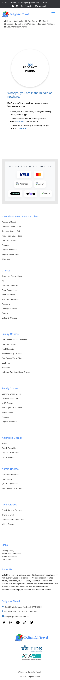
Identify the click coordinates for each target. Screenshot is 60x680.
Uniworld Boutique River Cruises (16, 372)
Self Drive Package (26, 24)
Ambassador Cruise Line (13, 519)
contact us (21, 121)
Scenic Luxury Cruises (11, 353)
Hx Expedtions (8, 457)
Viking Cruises (8, 524)
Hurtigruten (7, 479)
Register (29, 6)
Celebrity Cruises (9, 318)
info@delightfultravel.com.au (33, 2)
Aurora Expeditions (10, 299)
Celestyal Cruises (9, 308)
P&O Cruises (7, 412)
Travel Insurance (9, 556)
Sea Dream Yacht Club (12, 358)
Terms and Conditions (11, 553)
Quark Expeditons (10, 484)
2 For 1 (44, 21)
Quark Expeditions (10, 448)
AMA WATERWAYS (10, 285)
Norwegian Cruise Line (12, 236)
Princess (5, 245)
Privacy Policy (8, 550)
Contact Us (7, 559)
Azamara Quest (9, 222)
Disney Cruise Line (10, 398)
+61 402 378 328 (29, 612)
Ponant (5, 443)
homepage (21, 128)
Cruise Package (47, 24)
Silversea (6, 259)
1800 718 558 (9, 2)
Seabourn (6, 363)
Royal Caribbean (9, 250)
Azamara (6, 304)
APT (4, 281)
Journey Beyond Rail (11, 231)
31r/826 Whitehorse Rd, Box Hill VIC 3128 (23, 607)
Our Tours (32, 21)
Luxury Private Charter (16, 27)
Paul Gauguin (8, 349)
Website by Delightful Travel (29, 672)
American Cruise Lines (12, 276)
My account (40, 6)
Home (9, 21)
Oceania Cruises (9, 240)
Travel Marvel (8, 515)
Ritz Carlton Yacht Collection (14, 340)
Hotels (19, 21)
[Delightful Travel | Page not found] (15, 14)
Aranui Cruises (8, 295)
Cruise (9, 24)
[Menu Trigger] (53, 14)
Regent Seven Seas (10, 254)
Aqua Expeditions (9, 290)
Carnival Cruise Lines (11, 226)
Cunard (5, 313)
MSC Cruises (7, 403)
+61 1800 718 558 (12, 612)
